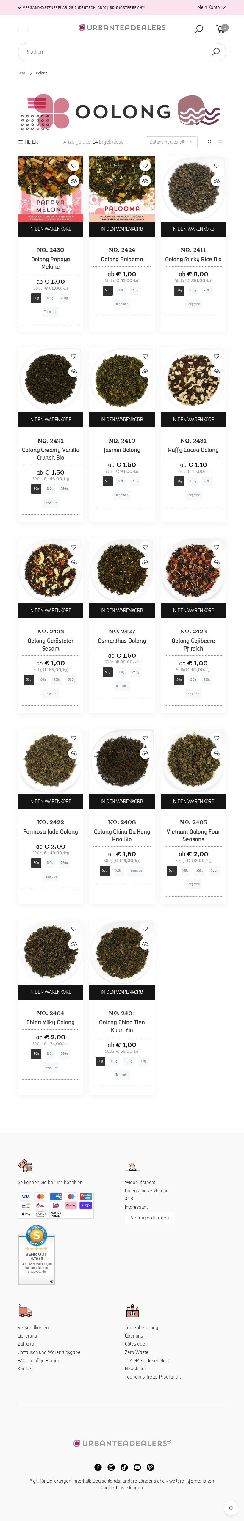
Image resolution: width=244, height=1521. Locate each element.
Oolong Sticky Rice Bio (193, 259)
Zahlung (26, 1344)
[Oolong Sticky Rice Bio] (193, 189)
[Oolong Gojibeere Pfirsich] (193, 570)
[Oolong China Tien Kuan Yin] (122, 952)
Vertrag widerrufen (150, 1218)
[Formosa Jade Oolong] (50, 761)
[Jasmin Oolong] (122, 379)
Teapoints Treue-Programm (153, 1377)
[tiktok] (122, 1467)
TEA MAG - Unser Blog (146, 1360)
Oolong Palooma (122, 259)
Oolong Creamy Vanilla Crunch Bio (50, 453)
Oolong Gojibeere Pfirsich (193, 644)
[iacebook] (96, 1467)
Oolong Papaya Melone (50, 263)
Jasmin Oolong (122, 449)
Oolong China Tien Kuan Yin (122, 1026)
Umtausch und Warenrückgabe (49, 1352)
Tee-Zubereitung (141, 1327)
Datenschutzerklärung (147, 1191)
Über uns (134, 1336)
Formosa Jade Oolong (50, 831)
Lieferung (27, 1336)
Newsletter (135, 1368)
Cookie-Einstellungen (122, 1487)
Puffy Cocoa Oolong (193, 449)
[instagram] (109, 1467)
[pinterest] (148, 1467)
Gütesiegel (135, 1344)
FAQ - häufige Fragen (39, 1360)
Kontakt (25, 1368)
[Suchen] (215, 52)
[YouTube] (135, 1467)
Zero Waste (136, 1352)
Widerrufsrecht (140, 1182)
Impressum (136, 1207)
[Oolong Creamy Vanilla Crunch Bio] (50, 379)
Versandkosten (33, 1327)
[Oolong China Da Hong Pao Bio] (122, 761)
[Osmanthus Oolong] (122, 570)
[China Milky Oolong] (50, 952)
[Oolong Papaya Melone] (50, 189)
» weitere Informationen (190, 1481)
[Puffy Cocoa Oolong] (193, 379)
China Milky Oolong (50, 1022)
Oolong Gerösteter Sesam (50, 644)
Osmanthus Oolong (122, 640)
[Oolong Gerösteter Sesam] (50, 570)
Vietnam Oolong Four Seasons (193, 835)
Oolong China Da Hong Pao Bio (122, 835)
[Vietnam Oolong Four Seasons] (193, 761)
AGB (129, 1199)
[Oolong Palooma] (122, 189)
